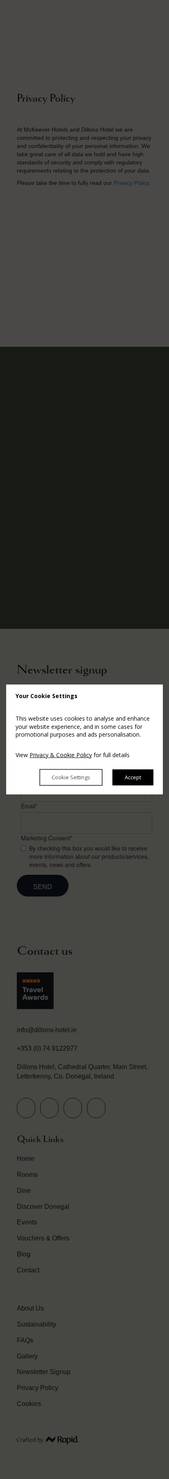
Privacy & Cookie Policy (61, 755)
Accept (133, 777)
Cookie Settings (71, 777)
